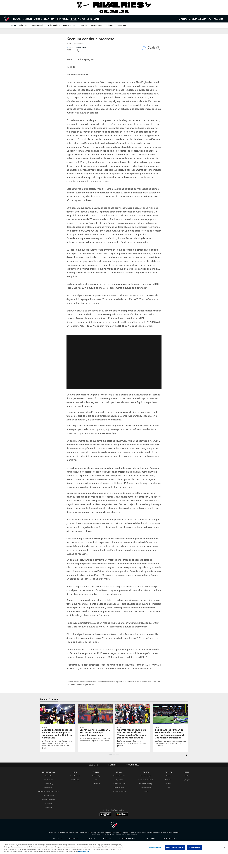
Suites (146, 791)
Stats (168, 787)
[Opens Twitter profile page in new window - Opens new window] (77, 50)
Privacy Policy (48, 784)
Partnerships (48, 787)
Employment (48, 780)
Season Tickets (146, 787)
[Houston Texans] (114, 825)
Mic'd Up (186, 776)
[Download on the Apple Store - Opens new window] (105, 814)
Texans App (48, 807)
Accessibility (48, 803)
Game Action (96, 784)
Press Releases (75, 776)
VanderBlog (75, 780)
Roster (168, 776)
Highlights (186, 780)
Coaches (168, 784)
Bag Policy (119, 780)
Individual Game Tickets (145, 780)
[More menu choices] (102, 19)
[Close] (224, 847)
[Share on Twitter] (149, 50)
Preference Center (170, 838)
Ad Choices (107, 838)
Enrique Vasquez (81, 47)
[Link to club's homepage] (7, 19)
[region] (114, 847)
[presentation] (187, 755)
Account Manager (145, 776)
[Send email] (153, 50)
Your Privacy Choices (127, 838)
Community (96, 776)
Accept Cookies (194, 847)
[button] (114, 362)
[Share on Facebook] (144, 50)
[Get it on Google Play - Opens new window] (121, 815)
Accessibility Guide (119, 776)
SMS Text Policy (48, 795)
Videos (186, 772)
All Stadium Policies (119, 791)
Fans (96, 780)
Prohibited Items (119, 787)
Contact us (91, 838)
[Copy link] (158, 48)
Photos (96, 772)
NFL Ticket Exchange (145, 784)
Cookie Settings (149, 838)
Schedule (168, 780)
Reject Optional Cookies (175, 847)
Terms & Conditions (48, 799)
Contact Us (48, 776)
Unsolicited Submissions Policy (48, 791)
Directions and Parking (119, 784)
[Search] (179, 18)
